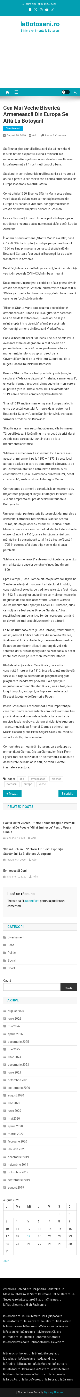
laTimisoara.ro (12, 1326)
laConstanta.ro (12, 1321)
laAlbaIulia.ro (26, 1358)
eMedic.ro (9, 1289)
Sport (11, 968)
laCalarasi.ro (46, 1326)
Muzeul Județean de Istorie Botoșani (15, 793)
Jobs (11, 945)
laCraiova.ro (32, 1321)
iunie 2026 (14, 1018)
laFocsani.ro (11, 1331)
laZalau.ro (66, 1379)
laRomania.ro (12, 1316)
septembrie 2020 (19, 1087)
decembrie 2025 (18, 1041)
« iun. (6, 1261)
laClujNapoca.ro (52, 1316)
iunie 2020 (14, 1110)
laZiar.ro (32, 1294)
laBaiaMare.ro (42, 1363)
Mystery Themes (53, 1392)
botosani (12, 784)
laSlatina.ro (23, 1374)
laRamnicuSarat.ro (48, 1337)
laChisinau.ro (53, 1299)
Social (12, 960)
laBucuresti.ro (31, 1316)
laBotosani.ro (40, 24)
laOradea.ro (10, 1337)
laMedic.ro (25, 1289)
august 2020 (16, 1095)
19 (29, 1236)
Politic (12, 952)
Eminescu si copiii (15, 870)
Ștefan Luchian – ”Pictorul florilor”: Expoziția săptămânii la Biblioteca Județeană (33, 851)
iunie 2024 (14, 1057)
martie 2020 (16, 1133)
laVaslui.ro (10, 1358)
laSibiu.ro (9, 1374)
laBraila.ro (28, 1369)
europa (28, 784)
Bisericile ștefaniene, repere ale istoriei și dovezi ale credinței (69, 793)
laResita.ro (42, 1369)
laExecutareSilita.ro (30, 1299)
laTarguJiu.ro (12, 1379)
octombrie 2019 (18, 1172)
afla (21, 778)
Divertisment (13, 128)
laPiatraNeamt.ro (14, 1304)
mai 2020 (14, 1118)
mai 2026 (14, 1026)
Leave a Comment (56, 135)
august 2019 (16, 1187)
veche (42, 784)
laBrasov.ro (10, 1353)
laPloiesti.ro (63, 1321)
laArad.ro (9, 1363)
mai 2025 (14, 1049)
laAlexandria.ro (46, 1358)
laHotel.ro (54, 1289)
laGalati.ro (47, 1321)
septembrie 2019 (19, 1180)
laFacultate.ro (62, 1294)
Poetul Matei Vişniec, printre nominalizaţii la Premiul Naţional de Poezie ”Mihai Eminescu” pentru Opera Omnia (39, 827)
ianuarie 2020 (16, 1149)
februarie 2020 (17, 1141)
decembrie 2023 (18, 1064)
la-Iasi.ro (24, 1353)
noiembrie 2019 (18, 1164)
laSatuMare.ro (60, 1369)
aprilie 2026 (15, 1034)
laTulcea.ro (52, 1379)
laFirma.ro (44, 1294)
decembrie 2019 (18, 1157)
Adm (35, 135)
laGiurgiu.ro (29, 1331)
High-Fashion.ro (36, 1304)
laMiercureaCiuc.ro (49, 1331)
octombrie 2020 (18, 1080)
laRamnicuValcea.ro (16, 1342)
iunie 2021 (14, 1072)
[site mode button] (66, 92)
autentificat (31, 900)
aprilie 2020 (15, 1126)
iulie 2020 (14, 1103)
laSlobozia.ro (40, 1374)
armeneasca (38, 778)
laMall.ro (20, 1294)
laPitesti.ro (27, 1337)
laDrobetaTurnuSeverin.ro (47, 1342)
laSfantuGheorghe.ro (45, 1353)
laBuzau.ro (30, 1326)
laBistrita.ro (60, 1363)
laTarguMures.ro (32, 1379)
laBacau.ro (24, 1363)
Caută (7, 980)
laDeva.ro (62, 1326)
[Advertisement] (40, 65)
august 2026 (16, 1011)
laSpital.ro (39, 1289)
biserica (56, 778)
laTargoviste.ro (58, 1374)
